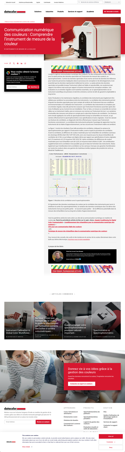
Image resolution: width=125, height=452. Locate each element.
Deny (110, 447)
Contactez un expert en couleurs (81, 384)
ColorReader (47, 2)
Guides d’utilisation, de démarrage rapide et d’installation (111, 416)
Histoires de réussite (71, 420)
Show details (26, 447)
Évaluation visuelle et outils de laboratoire (91, 428)
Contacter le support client (110, 426)
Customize (110, 442)
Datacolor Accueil (10, 2)
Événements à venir (70, 417)
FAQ (104, 412)
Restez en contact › (43, 422)
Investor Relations (59, 2)
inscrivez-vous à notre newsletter (79, 239)
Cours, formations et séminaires (71, 412)
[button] (10, 63)
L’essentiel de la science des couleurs (72, 424)
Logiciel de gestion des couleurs (91, 423)
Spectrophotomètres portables (91, 417)
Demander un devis (112, 11)
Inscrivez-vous (34, 87)
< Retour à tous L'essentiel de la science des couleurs (19, 21)
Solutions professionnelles (26, 2)
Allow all (110, 436)
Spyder (38, 2)
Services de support (110, 422)
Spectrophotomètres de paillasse (92, 412)
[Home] (15, 11)
